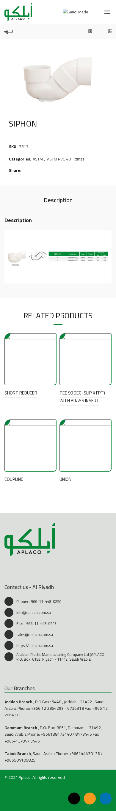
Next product (107, 31)
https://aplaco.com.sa (34, 645)
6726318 (75, 708)
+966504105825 (19, 760)
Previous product (92, 31)
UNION (65, 479)
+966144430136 (84, 753)
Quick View (51, 338)
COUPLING (13, 479)
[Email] (90, 798)
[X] (74, 798)
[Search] (94, 11)
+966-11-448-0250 (45, 601)
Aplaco (25, 777)
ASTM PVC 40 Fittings (65, 159)
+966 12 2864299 (47, 708)
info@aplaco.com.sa (33, 612)
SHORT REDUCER (20, 393)
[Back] (8, 31)
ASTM (38, 159)
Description (58, 199)
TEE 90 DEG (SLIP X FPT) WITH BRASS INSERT (82, 397)
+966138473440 (56, 734)
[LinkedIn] (106, 798)
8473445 (83, 734)
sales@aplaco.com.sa (34, 634)
